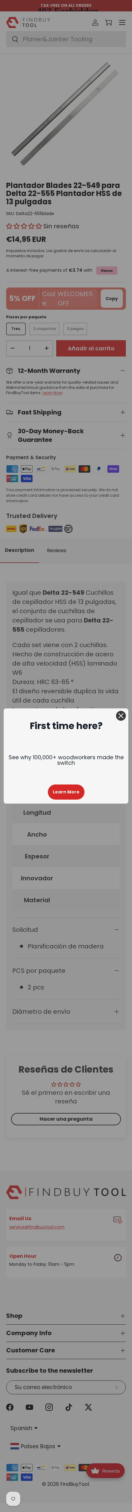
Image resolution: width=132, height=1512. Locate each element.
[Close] (121, 715)
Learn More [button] (66, 792)
